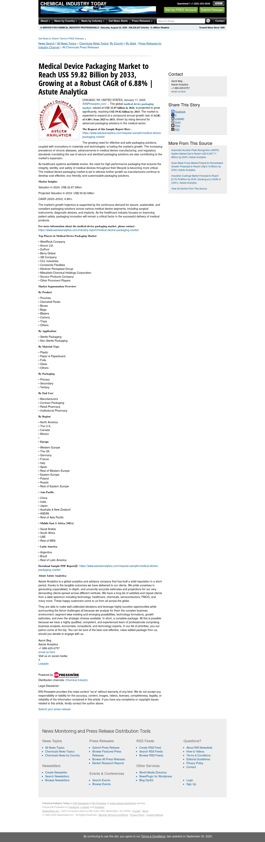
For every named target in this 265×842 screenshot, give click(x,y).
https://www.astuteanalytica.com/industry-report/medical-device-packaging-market (88, 230)
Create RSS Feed (150, 747)
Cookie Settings (154, 814)
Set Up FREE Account (180, 10)
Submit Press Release (106, 747)
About (44, 20)
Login (189, 780)
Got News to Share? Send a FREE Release (62, 38)
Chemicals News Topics (59, 751)
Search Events (101, 780)
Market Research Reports (108, 763)
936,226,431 (134, 27)
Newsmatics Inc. (50, 810)
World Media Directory (153, 772)
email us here (46, 652)
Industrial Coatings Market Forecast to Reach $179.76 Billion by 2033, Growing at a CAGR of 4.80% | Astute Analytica (196, 179)
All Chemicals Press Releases (80, 47)
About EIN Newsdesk (199, 747)
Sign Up (191, 784)
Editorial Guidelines (198, 759)
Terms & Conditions (198, 755)
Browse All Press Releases (108, 759)
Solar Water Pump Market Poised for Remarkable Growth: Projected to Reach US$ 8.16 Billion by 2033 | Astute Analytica (197, 166)
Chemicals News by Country (62, 755)
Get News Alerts (118, 20)
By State (131, 43)
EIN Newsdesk (81, 803)
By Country (117, 43)
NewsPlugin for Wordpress (155, 776)
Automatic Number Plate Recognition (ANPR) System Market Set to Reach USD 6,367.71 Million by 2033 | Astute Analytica (195, 153)
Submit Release (212, 10)
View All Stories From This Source (189, 188)
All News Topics (66, 43)
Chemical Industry (77, 680)
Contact (219, 20)
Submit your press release (54, 709)
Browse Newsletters (57, 780)
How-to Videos (195, 751)
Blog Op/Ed (146, 780)
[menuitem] (64, 751)
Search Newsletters (57, 776)
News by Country (64, 20)
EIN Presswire (99, 803)
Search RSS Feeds (151, 751)
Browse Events (101, 784)
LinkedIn (43, 664)
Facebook (74, 807)
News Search (46, 43)
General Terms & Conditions (113, 814)
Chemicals (93, 43)
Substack (99, 807)
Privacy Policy (194, 763)
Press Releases (141, 20)
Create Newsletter (56, 772)
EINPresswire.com (94, 104)
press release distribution (123, 803)
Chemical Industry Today (73, 3)
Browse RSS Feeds (151, 755)
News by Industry (92, 20)
